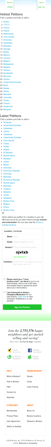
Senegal (6, 48)
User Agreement (13, 421)
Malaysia (7, 158)
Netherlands (8, 33)
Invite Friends (32, 386)
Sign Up (41, 7)
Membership (12, 410)
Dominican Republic (11, 170)
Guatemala (8, 106)
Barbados (7, 45)
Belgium (6, 61)
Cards (29, 381)
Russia (6, 21)
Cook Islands (8, 36)
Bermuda (7, 76)
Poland (6, 30)
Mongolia (7, 109)
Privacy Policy (12, 416)
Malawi (6, 88)
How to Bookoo (13, 381)
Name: (10, 236)
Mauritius (7, 94)
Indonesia (7, 97)
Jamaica (6, 58)
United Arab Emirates (12, 82)
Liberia (6, 131)
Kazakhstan (8, 73)
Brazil (5, 85)
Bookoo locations (34, 416)
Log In (41, 2)
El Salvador (8, 152)
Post (9, 7)
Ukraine (6, 79)
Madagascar (8, 64)
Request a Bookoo (34, 421)
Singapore (7, 198)
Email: (10, 241)
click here (22, 296)
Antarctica (7, 39)
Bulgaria (6, 67)
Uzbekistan (8, 42)
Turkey (6, 100)
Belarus (6, 55)
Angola (6, 149)
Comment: (8, 261)
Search (10, 2)
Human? (9, 247)
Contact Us (11, 392)
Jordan (6, 161)
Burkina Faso (8, 201)
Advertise (10, 397)
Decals (30, 376)
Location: (8, 231)
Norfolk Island (9, 155)
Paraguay (7, 122)
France (6, 27)
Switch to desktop (14, 426)
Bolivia (6, 52)
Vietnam (6, 70)
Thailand (7, 188)
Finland (6, 103)
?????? (6, 24)
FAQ (8, 386)
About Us (31, 410)
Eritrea (6, 91)
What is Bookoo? (14, 376)
